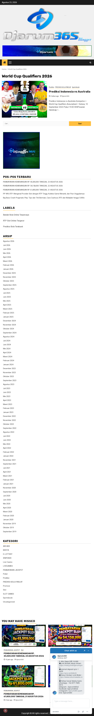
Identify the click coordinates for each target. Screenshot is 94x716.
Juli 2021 (6, 468)
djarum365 (65, 96)
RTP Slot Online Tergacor (13, 221)
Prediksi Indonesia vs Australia (69, 91)
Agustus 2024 (8, 337)
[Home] (4, 62)
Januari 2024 (8, 364)
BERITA (6, 550)
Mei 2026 (6, 253)
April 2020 (7, 508)
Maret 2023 (7, 404)
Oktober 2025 (8, 281)
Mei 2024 (6, 349)
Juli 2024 (6, 341)
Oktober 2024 (8, 329)
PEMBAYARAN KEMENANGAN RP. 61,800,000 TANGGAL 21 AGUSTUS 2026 (33, 190)
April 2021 (7, 472)
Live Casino (7, 562)
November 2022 (9, 420)
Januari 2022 (8, 456)
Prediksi (51, 87)
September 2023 (9, 380)
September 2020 (9, 492)
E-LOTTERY (7, 554)
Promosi (6, 586)
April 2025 (7, 305)
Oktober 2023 (8, 376)
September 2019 (9, 531)
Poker (5, 574)
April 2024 (7, 352)
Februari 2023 (8, 408)
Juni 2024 (7, 344)
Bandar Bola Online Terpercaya (16, 215)
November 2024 (9, 325)
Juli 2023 (6, 388)
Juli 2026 (6, 245)
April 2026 (7, 257)
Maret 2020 (7, 512)
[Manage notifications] (5, 711)
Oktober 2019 (8, 527)
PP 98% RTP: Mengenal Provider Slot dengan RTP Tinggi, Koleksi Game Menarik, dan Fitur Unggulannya (43, 194)
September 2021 (9, 464)
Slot (4, 590)
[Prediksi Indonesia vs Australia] (24, 99)
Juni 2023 (7, 392)
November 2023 (9, 372)
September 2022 (9, 428)
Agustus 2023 (8, 384)
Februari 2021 (8, 480)
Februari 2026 (8, 265)
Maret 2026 (7, 261)
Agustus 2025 (8, 289)
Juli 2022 (6, 436)
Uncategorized (9, 602)
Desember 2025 (9, 273)
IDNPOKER (7, 558)
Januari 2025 (8, 317)
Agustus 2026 (8, 241)
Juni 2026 (7, 249)
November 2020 (9, 488)
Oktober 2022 (8, 424)
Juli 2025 (6, 293)
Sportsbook (75, 87)
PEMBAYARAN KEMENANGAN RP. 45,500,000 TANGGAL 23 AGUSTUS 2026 (33, 182)
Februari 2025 (8, 313)
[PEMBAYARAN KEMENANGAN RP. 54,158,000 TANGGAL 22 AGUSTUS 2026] (70, 636)
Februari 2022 (8, 452)
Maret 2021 (7, 476)
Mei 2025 (6, 301)
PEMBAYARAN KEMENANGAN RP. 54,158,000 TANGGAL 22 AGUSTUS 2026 (33, 186)
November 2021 (9, 460)
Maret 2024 (7, 356)
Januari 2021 (8, 484)
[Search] (90, 62)
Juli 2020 (6, 496)
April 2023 (7, 400)
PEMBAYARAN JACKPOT (13, 570)
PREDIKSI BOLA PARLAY (63, 87)
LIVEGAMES (8, 566)
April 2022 (7, 448)
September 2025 (9, 285)
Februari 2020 (8, 516)
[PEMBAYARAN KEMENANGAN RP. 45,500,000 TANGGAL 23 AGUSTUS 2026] (24, 636)
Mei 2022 (6, 444)
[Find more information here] (71, 681)
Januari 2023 (8, 412)
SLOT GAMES (8, 594)
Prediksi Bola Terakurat (13, 226)
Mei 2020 (6, 504)
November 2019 (9, 524)
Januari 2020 (8, 519)
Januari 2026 (8, 269)
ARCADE (6, 546)
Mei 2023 (6, 396)
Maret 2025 (7, 309)
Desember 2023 (9, 368)
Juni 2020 (7, 500)
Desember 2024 (9, 321)
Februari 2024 (8, 360)
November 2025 (9, 277)
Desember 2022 (9, 416)
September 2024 (9, 333)
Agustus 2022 (8, 432)
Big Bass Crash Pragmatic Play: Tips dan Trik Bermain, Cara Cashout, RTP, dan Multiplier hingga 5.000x (43, 198)
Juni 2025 (7, 297)
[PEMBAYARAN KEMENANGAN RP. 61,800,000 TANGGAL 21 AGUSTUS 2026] (24, 676)
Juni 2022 (7, 440)
